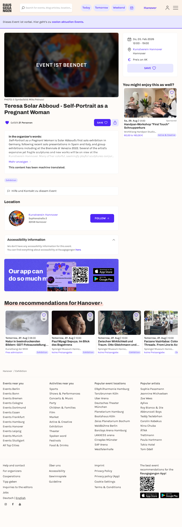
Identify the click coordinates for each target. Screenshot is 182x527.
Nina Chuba (148, 425)
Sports (53, 389)
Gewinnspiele (57, 476)
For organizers (12, 471)
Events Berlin (11, 389)
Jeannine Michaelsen (154, 393)
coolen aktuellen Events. (68, 21)
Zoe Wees (146, 398)
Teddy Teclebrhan (151, 416)
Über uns (55, 465)
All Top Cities (11, 445)
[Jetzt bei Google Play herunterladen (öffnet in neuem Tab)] (103, 279)
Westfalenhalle (104, 449)
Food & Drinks (58, 445)
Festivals (55, 440)
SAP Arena (101, 444)
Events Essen (11, 412)
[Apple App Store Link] (149, 495)
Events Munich (12, 436)
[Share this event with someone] (115, 122)
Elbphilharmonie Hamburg (112, 389)
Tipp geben (10, 481)
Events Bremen (12, 398)
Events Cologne (13, 403)
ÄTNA (143, 430)
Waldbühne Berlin (106, 425)
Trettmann (147, 435)
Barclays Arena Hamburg (111, 430)
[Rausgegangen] (7, 8)
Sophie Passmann (152, 389)
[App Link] (147, 484)
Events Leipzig (12, 431)
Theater (54, 431)
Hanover (7, 371)
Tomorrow (101, 7)
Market (54, 417)
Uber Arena (102, 398)
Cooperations (11, 476)
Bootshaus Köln (105, 416)
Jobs (6, 492)
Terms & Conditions (108, 487)
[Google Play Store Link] (169, 495)
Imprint (99, 465)
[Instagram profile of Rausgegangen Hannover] (6, 504)
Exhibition (11, 180)
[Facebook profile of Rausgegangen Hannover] (13, 504)
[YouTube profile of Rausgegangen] (20, 504)
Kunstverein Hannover (147, 49)
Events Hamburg (14, 421)
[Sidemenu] (175, 7)
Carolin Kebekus (151, 421)
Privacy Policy (103, 471)
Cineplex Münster (106, 439)
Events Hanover (13, 426)
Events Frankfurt (14, 417)
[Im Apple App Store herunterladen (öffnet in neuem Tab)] (103, 271)
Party (52, 403)
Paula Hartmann (151, 439)
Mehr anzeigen (18, 161)
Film (52, 412)
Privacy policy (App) (107, 476)
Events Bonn (11, 393)
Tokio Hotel (147, 444)
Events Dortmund (14, 407)
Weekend (119, 7)
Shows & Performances (64, 393)
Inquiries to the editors (18, 487)
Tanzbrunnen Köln (106, 393)
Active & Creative (60, 421)
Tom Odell (146, 449)
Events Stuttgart (13, 440)
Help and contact (14, 465)
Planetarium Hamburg (109, 411)
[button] (150, 68)
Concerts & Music (61, 398)
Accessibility (57, 471)
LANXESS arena (104, 435)
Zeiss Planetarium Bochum (112, 421)
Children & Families (62, 407)
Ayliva (144, 403)
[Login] (167, 8)
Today (86, 7)
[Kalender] (131, 7)
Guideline (55, 481)
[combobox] (46, 8)
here (78, 249)
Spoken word (57, 436)
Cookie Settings (105, 481)
